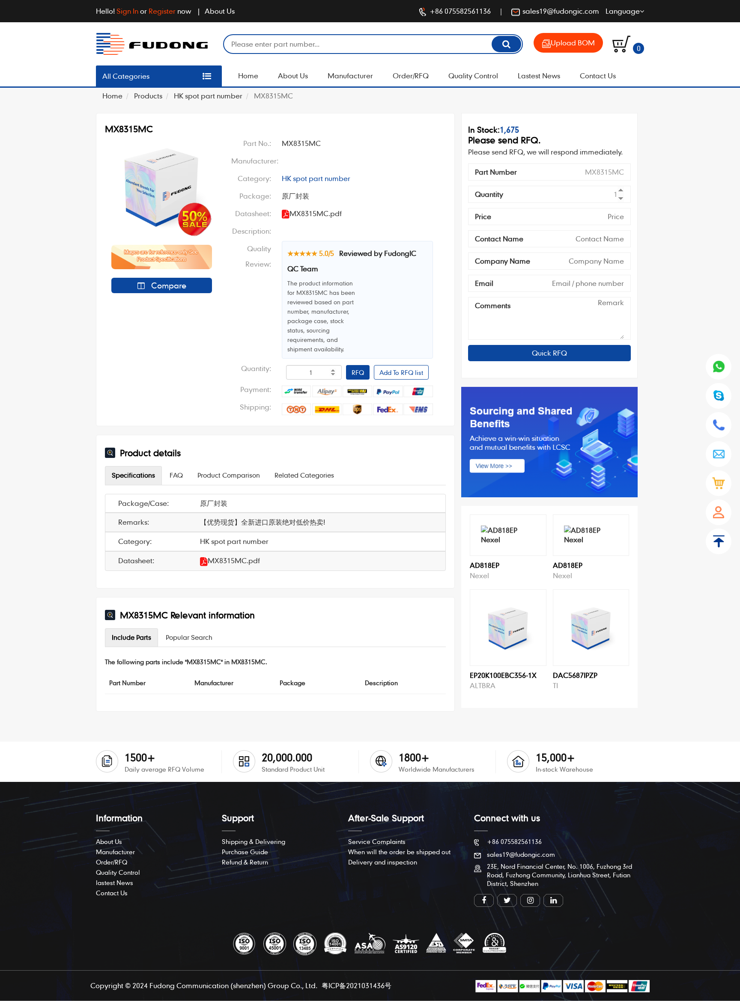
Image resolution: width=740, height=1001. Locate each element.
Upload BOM (573, 42)
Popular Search (189, 637)
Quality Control (473, 75)
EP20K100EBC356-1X (503, 675)
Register (162, 10)
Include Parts (131, 637)
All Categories (125, 75)
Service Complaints (377, 841)
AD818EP (484, 565)
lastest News (114, 882)
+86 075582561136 (460, 10)
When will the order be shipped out (399, 851)
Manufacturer (350, 75)
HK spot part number (208, 95)
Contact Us (598, 75)
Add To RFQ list (401, 372)
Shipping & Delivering (253, 841)
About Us (220, 10)
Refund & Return (245, 862)
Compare (167, 285)
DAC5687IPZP (575, 675)
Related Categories (304, 475)
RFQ (358, 372)
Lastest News (539, 75)
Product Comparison (228, 475)
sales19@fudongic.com (560, 10)
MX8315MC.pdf (234, 560)
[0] (621, 43)
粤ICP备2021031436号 (356, 985)
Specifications (133, 475)
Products (148, 95)
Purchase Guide (245, 851)
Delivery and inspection (382, 862)
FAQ (176, 475)
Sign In (127, 10)
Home (248, 75)
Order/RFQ (411, 75)
